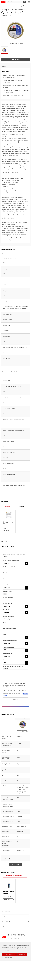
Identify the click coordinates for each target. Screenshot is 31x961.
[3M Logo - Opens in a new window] (3, 2)
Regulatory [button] (6, 921)
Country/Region (8, 610)
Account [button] (25, 6)
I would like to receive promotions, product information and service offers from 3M (14, 685)
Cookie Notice (5, 950)
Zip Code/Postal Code (9, 628)
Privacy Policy (20, 934)
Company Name (8, 597)
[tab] (7, 506)
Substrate (6, 660)
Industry (5, 634)
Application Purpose (9, 647)
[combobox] (5, 594)
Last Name (6, 579)
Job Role (5, 585)
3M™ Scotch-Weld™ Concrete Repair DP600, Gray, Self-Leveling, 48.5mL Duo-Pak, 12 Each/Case (9, 898)
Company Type (7, 603)
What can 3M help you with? (11, 560)
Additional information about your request (13, 667)
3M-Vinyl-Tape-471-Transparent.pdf (8, 523)
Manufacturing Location (10, 640)
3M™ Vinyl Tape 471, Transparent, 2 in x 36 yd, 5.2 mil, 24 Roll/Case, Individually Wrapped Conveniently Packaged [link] (22, 731)
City (4, 622)
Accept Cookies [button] (22, 954)
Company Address (8, 616)
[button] (7, 957)
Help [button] (3, 926)
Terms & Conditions (19, 935)
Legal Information (12, 934)
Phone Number (7, 591)
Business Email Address (10, 567)
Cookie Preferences (12, 937)
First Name (6, 573)
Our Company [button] (7, 912)
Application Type (8, 653)
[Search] (24, 2)
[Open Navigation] (29, 2)
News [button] (4, 916)
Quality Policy (11, 935)
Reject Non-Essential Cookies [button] (9, 954)
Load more (15, 864)
